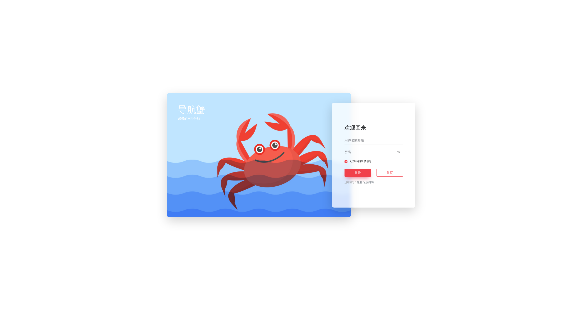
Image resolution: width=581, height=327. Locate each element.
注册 (359, 182)
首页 (390, 173)
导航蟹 (301, 319)
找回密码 (369, 182)
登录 (358, 173)
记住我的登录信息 (361, 161)
